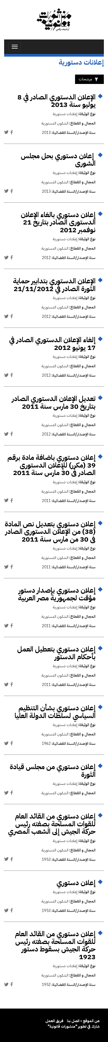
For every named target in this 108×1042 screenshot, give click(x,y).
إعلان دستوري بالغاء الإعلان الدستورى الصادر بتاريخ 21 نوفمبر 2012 (58, 222)
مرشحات (85, 79)
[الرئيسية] (54, 19)
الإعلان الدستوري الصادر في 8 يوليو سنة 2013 (56, 101)
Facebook (11, 132)
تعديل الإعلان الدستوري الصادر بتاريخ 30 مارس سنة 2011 (54, 402)
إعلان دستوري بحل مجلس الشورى (58, 160)
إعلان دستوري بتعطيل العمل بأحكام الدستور (56, 653)
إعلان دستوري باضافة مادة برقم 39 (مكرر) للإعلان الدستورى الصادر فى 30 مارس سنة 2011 (51, 465)
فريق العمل (54, 1021)
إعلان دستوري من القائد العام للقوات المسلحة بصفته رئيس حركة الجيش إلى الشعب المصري (52, 824)
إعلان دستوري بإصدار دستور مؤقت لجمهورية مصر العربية (57, 594)
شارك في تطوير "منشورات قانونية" (74, 1026)
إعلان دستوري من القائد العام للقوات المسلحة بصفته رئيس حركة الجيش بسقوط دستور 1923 (55, 945)
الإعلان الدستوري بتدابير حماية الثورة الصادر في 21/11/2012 (54, 285)
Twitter (6, 132)
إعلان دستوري (76, 883)
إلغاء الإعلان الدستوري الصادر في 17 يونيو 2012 (52, 344)
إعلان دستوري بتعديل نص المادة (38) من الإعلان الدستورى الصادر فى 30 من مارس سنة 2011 (50, 531)
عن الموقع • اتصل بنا (83, 1021)
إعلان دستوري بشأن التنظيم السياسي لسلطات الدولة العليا (55, 712)
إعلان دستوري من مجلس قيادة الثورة (53, 771)
